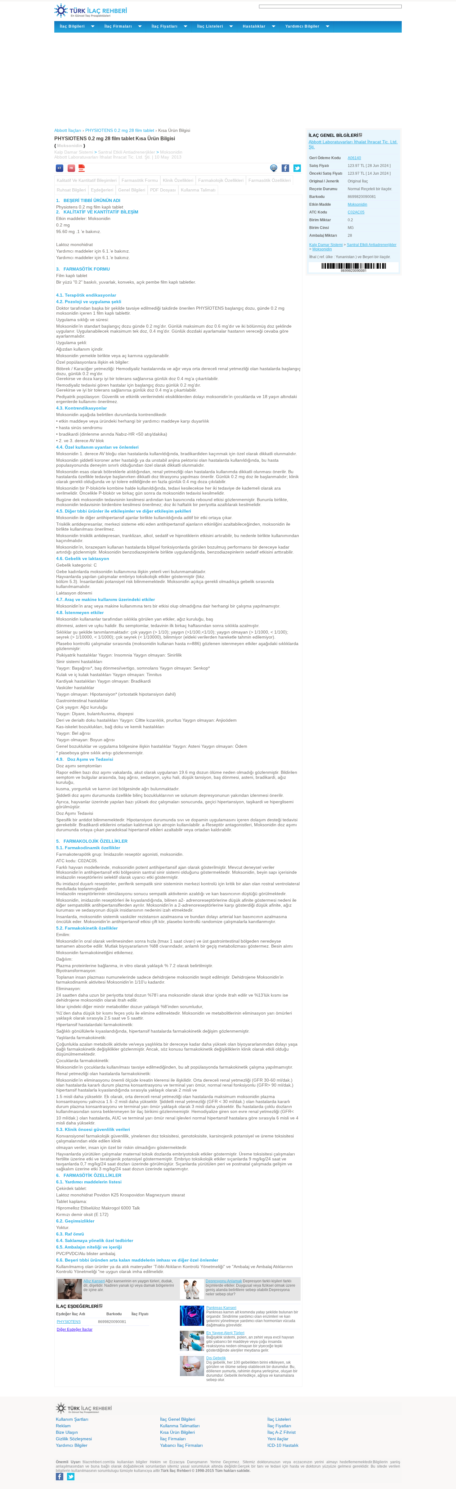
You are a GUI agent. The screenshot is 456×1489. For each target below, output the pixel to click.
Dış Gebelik (216, 1358)
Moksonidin (171, 152)
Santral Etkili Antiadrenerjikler (126, 152)
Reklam (63, 1425)
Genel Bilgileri (131, 189)
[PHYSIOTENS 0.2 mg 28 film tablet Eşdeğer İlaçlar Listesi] (100, 1306)
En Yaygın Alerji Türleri (225, 1333)
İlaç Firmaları (173, 1438)
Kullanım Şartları (72, 1419)
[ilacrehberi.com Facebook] (59, 1479)
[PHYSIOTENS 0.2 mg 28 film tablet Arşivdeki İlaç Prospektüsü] (71, 170)
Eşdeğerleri (102, 189)
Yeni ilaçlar (277, 1438)
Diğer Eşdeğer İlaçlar (74, 1329)
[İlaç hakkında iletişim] (273, 170)
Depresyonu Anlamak (224, 1281)
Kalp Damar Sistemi (73, 152)
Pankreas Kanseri (221, 1308)
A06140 (354, 158)
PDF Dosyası (163, 189)
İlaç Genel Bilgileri (177, 1419)
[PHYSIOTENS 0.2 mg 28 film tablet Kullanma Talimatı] (59, 170)
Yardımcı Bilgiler (71, 1445)
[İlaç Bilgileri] (360, 135)
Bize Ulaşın (67, 1432)
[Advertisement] (228, 79)
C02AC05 (356, 212)
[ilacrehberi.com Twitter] (70, 1479)
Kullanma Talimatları (180, 1425)
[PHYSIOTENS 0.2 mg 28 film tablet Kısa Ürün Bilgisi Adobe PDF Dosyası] (81, 170)
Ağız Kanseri (94, 1281)
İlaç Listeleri (279, 1419)
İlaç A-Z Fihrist (281, 1432)
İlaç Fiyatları (279, 1425)
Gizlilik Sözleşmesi (74, 1438)
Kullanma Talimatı (198, 189)
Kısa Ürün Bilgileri (177, 1432)
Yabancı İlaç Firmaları (181, 1445)
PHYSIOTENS (69, 1322)
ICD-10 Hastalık (282, 1445)
